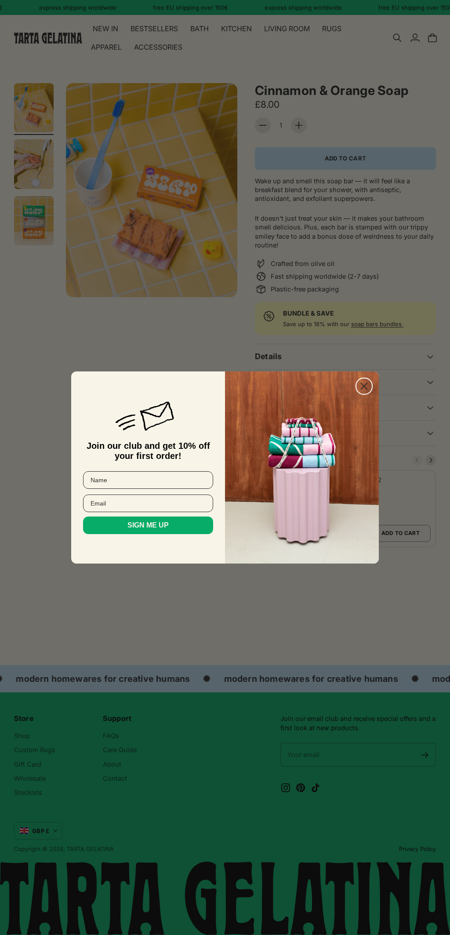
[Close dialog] (364, 386)
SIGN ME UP (148, 525)
